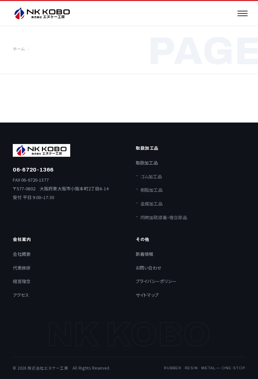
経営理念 (22, 281)
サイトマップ (147, 295)
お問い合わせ (149, 268)
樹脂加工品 (151, 190)
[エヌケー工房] (67, 150)
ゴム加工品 (151, 176)
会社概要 (22, 254)
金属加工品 (151, 203)
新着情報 (145, 254)
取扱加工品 (147, 162)
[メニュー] (243, 13)
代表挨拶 (22, 268)
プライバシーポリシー (156, 281)
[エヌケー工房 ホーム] (42, 13)
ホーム (18, 48)
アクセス (21, 295)
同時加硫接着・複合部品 (163, 217)
